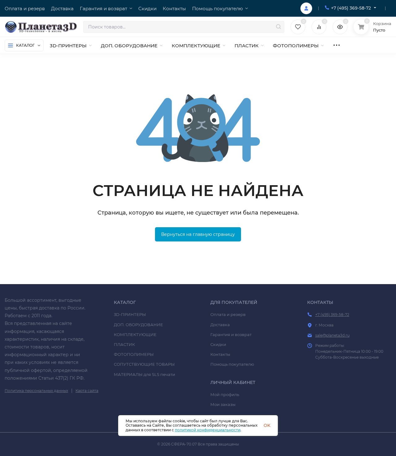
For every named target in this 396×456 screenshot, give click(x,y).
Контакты (220, 354)
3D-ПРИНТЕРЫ (130, 314)
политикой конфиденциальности (207, 430)
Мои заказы (222, 404)
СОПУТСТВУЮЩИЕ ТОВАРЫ (144, 364)
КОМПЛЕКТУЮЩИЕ (135, 334)
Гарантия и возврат (231, 334)
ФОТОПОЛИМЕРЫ (134, 354)
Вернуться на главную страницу (198, 234)
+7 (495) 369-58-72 (351, 8)
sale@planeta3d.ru (332, 335)
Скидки (218, 344)
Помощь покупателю (232, 364)
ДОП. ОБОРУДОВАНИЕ (138, 324)
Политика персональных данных (36, 390)
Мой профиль (224, 394)
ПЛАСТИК (124, 344)
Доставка (220, 324)
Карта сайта (86, 390)
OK (267, 425)
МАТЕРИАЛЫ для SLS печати (144, 374)
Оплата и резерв (228, 314)
